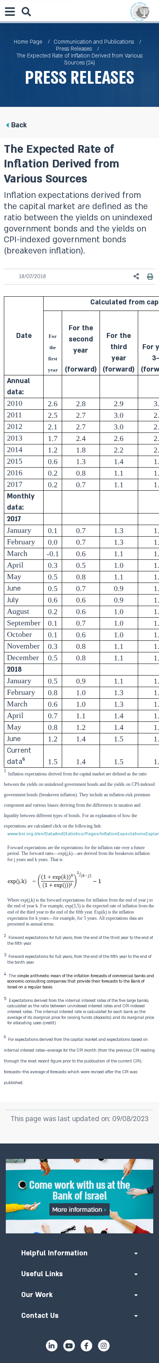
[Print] (150, 277)
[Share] (136, 276)
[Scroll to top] (79, 1143)
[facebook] (86, 1345)
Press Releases (74, 48)
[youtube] (69, 1345)
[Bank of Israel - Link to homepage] (139, 11)
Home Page (28, 42)
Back (19, 125)
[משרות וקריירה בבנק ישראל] (79, 1196)
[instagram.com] (104, 1345)
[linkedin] (52, 1345)
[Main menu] (9, 11)
